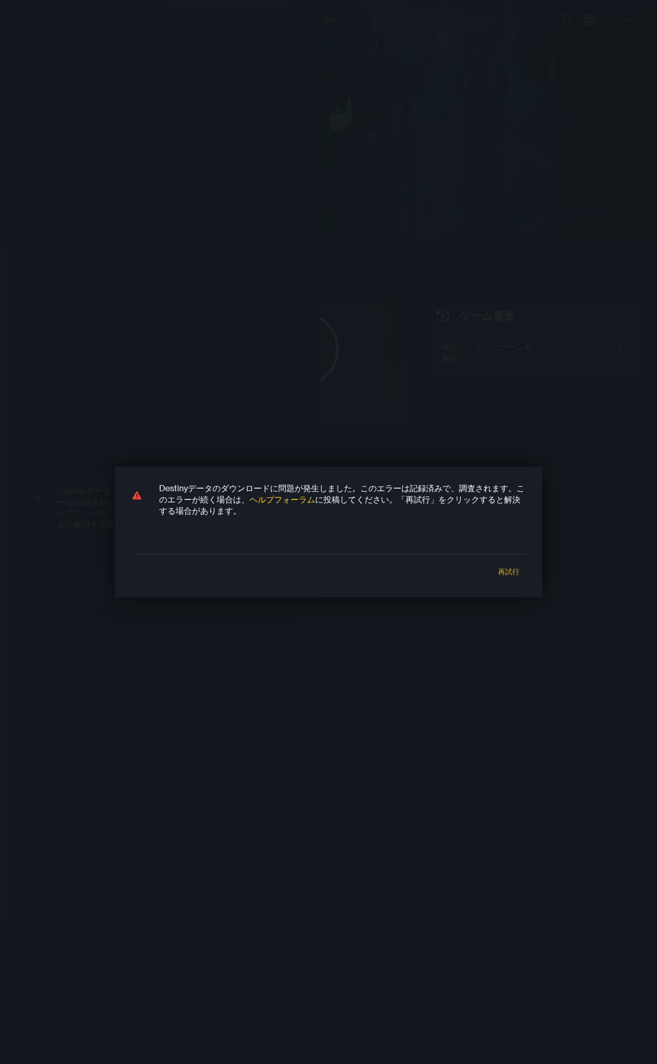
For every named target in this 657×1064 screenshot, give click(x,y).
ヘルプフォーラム (282, 499)
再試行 (508, 572)
